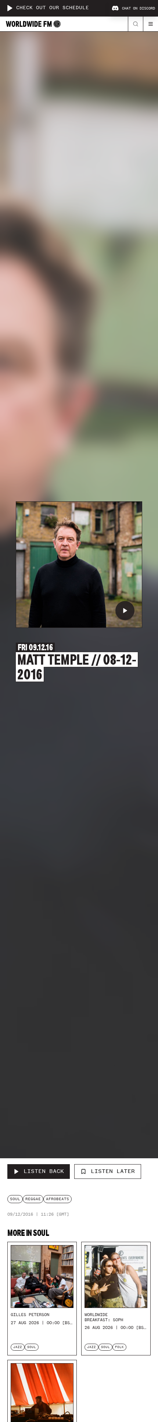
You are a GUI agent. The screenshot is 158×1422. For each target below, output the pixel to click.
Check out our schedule (52, 8)
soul (15, 1199)
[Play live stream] (9, 8)
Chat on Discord (138, 8)
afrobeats (57, 1199)
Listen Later (113, 1171)
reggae (33, 1199)
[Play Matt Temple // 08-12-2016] (124, 610)
